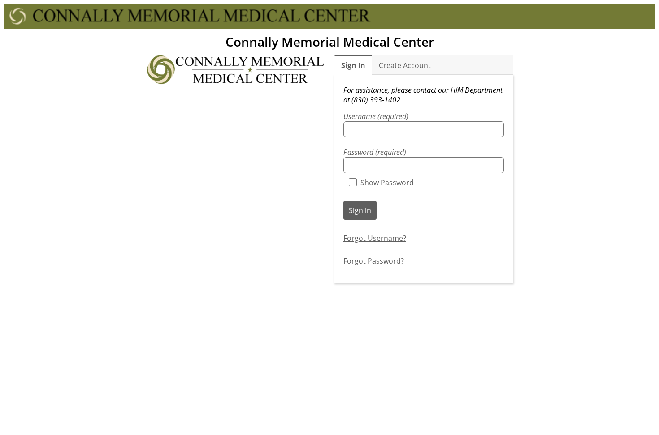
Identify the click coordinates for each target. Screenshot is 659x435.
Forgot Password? (373, 261)
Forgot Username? (374, 238)
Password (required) (374, 152)
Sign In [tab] (353, 65)
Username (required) (375, 116)
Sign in (360, 210)
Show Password (387, 183)
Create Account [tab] (405, 65)
